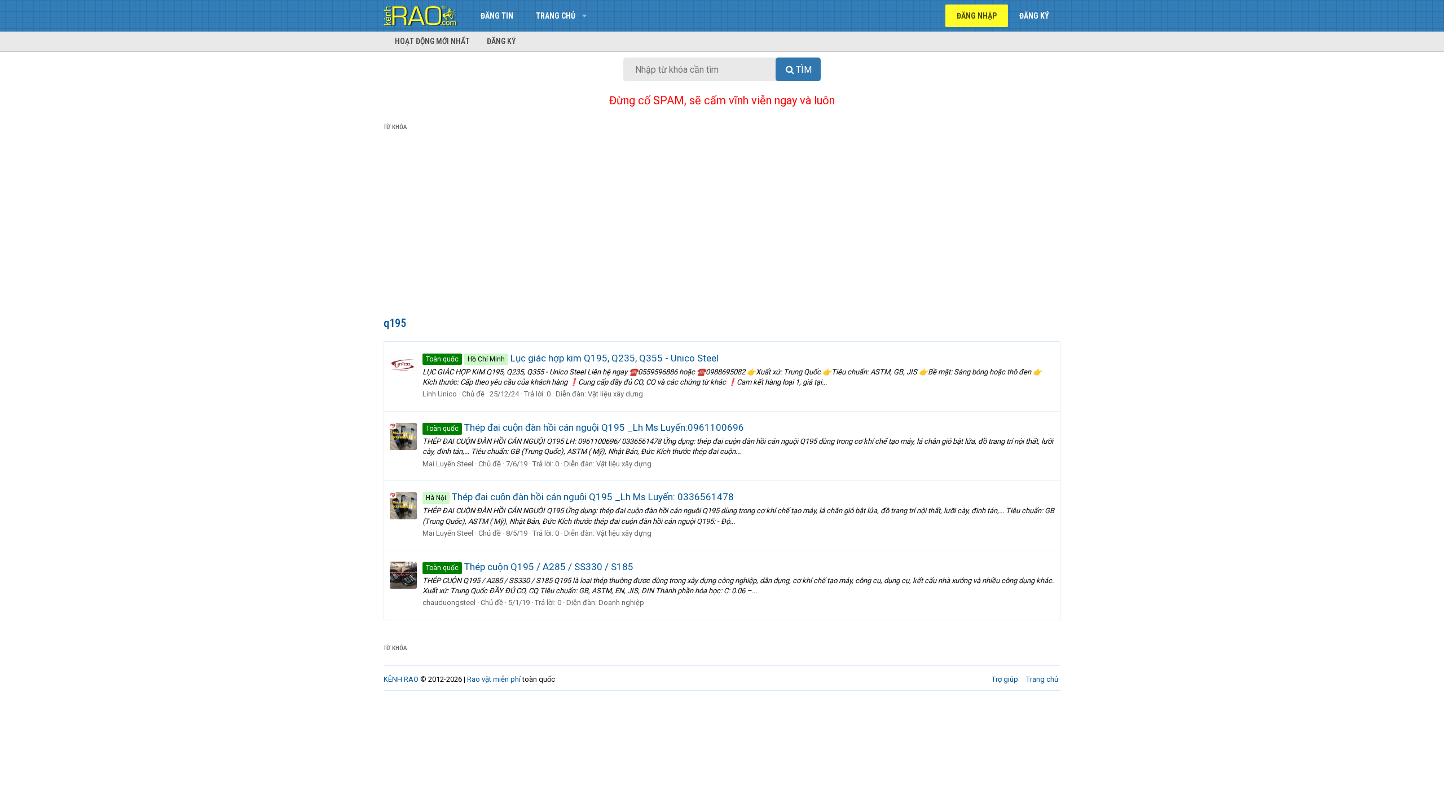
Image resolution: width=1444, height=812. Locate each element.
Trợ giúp (1005, 679)
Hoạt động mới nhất (432, 41)
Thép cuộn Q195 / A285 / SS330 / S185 (529, 566)
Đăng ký (501, 41)
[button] (584, 16)
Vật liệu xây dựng (615, 394)
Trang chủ (555, 15)
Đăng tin (497, 15)
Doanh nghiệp (621, 602)
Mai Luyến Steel (447, 464)
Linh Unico (439, 394)
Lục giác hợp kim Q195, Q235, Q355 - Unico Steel (572, 358)
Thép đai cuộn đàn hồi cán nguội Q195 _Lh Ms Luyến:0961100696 (585, 427)
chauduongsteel (449, 602)
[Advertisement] (722, 226)
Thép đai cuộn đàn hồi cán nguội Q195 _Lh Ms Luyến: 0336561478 (580, 496)
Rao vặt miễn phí (494, 679)
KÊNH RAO (401, 679)
